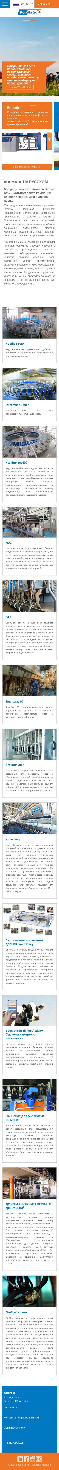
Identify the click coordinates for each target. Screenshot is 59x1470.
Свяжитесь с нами (14, 1427)
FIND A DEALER (15, 1442)
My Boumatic (45, 3)
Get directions (11, 1407)
